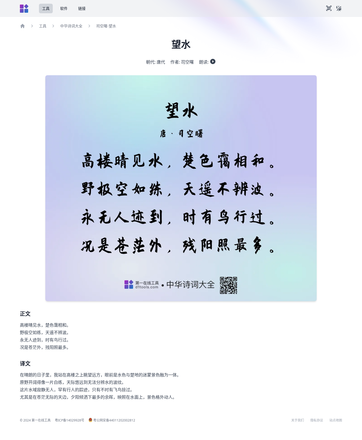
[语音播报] (213, 61)
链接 (82, 8)
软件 (64, 8)
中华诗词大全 (71, 25)
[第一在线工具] (24, 8)
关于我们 (297, 420)
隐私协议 (316, 420)
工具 (46, 8)
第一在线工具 (41, 420)
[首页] (22, 26)
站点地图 (335, 420)
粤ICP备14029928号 (69, 420)
